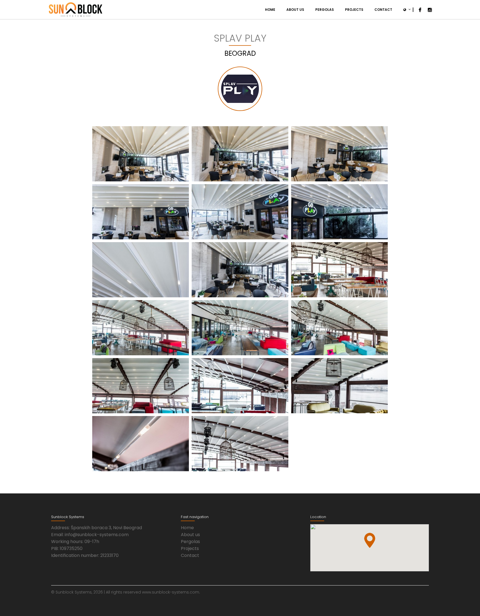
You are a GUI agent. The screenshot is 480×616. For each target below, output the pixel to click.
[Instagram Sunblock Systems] (429, 10)
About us (295, 9)
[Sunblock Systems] (76, 9)
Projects (354, 9)
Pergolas (324, 9)
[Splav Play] (140, 154)
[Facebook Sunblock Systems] (420, 10)
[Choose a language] (405, 9)
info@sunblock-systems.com (97, 534)
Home (270, 9)
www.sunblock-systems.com (170, 592)
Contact (383, 9)
